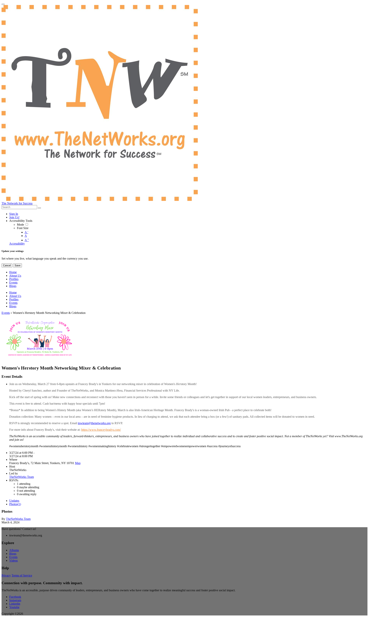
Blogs (12, 553)
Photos (15, 504)
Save (17, 265)
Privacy (6, 575)
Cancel (7, 265)
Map (78, 463)
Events (6, 312)
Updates (14, 500)
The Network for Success (17, 203)
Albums (14, 550)
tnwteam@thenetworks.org (94, 423)
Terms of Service (22, 575)
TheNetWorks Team (21, 476)
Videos (13, 560)
